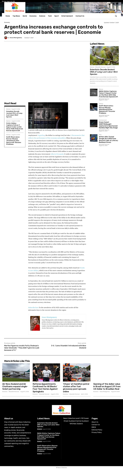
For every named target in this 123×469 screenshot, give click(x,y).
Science (8, 109)
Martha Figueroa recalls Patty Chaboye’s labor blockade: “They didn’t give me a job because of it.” (21, 348)
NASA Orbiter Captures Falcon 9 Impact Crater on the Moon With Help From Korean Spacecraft (14, 127)
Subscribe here (33, 307)
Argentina (41, 135)
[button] (116, 16)
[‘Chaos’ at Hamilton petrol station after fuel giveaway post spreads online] (76, 372)
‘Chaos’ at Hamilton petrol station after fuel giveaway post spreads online (76, 388)
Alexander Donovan (100, 67)
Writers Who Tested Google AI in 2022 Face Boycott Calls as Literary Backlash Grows (108, 139)
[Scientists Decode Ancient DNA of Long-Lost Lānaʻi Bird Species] (104, 55)
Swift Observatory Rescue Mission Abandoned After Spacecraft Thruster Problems (13, 140)
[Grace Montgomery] (6, 37)
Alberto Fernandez (57, 154)
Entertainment (103, 120)
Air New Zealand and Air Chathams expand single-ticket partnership (15, 386)
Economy (7, 22)
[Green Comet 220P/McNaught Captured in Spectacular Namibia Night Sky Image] (93, 123)
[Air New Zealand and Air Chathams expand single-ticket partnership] (16, 372)
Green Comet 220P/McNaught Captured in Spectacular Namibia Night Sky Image (108, 125)
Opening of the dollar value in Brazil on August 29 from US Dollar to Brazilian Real (107, 386)
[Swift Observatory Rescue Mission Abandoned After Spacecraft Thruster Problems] (93, 107)
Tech (100, 134)
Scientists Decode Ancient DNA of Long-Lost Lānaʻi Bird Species (14, 114)
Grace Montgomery (16, 37)
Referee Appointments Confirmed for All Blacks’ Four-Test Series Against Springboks (45, 388)
